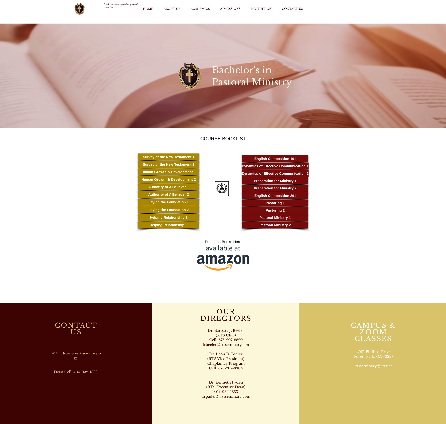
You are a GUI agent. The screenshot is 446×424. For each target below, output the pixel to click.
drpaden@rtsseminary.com (225, 396)
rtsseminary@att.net (373, 366)
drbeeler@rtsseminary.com (226, 345)
